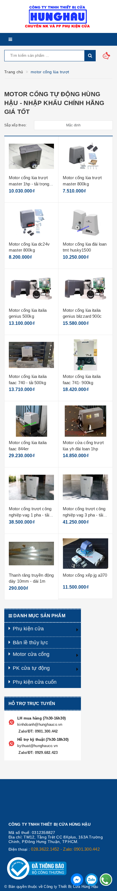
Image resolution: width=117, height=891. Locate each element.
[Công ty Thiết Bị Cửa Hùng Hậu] (58, 16)
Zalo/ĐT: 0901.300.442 (37, 731)
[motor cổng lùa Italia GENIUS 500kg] (31, 288)
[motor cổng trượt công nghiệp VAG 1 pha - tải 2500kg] (31, 487)
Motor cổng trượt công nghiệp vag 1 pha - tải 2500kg (30, 514)
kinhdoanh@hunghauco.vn (39, 724)
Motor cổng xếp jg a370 (85, 575)
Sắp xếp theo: (15, 125)
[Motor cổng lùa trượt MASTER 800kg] (85, 156)
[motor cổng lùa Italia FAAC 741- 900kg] (85, 355)
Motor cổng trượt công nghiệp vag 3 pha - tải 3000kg (84, 514)
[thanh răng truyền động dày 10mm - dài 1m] (31, 553)
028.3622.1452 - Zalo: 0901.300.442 (65, 849)
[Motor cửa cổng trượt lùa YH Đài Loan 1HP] (85, 421)
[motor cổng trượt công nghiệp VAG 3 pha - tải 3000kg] (85, 487)
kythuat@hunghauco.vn (37, 746)
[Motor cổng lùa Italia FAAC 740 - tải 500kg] (31, 355)
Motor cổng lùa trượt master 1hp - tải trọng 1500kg (29, 183)
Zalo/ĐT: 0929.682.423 (37, 752)
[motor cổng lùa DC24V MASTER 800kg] (31, 222)
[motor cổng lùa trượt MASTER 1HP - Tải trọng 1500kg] (31, 156)
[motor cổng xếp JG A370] (85, 553)
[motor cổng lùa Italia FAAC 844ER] (31, 421)
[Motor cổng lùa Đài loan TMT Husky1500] (85, 222)
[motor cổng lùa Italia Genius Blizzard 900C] (85, 288)
